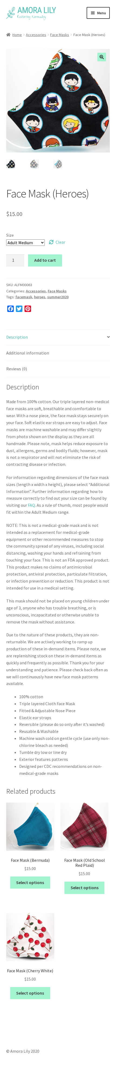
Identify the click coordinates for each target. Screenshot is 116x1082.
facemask (23, 297)
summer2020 (58, 297)
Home (17, 34)
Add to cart (45, 260)
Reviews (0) (16, 368)
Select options (30, 882)
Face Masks (59, 34)
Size (10, 235)
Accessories (36, 34)
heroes (39, 297)
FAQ (31, 505)
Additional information (27, 353)
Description (17, 337)
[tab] (58, 337)
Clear (60, 242)
